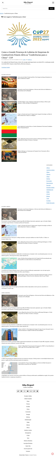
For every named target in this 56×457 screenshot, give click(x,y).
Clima (24, 59)
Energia (30, 59)
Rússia (48, 196)
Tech (47, 198)
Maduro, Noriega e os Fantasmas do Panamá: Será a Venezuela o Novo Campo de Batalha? (34, 151)
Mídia (47, 192)
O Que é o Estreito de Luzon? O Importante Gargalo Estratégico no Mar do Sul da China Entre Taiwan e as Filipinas (35, 114)
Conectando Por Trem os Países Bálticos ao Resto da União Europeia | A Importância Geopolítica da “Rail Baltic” (34, 363)
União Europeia (50, 203)
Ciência (48, 174)
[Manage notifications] (52, 454)
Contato (28, 451)
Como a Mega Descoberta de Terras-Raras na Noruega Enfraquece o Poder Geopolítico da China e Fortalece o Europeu (35, 139)
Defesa (48, 179)
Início (1, 13)
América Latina (50, 170)
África (48, 168)
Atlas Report (28, 2)
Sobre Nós (28, 446)
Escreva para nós (28, 448)
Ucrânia (48, 200)
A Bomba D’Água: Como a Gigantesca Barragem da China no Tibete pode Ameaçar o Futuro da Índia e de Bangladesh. (34, 102)
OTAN (48, 194)
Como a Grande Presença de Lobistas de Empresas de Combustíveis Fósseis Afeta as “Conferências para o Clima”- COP (25, 55)
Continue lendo (6, 67)
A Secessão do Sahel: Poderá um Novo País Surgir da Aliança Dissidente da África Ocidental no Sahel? (35, 77)
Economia (49, 181)
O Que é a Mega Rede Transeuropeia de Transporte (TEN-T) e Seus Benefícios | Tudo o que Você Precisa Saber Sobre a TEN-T (36, 346)
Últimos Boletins (28, 440)
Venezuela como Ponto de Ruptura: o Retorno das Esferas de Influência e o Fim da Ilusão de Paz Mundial (35, 90)
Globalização (49, 190)
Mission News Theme (23, 455)
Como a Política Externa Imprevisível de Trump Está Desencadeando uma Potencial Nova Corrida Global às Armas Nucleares (34, 259)
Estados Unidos (50, 187)
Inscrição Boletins (28, 443)
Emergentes (49, 183)
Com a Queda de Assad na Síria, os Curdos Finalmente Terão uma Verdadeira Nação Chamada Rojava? (35, 127)
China (47, 172)
